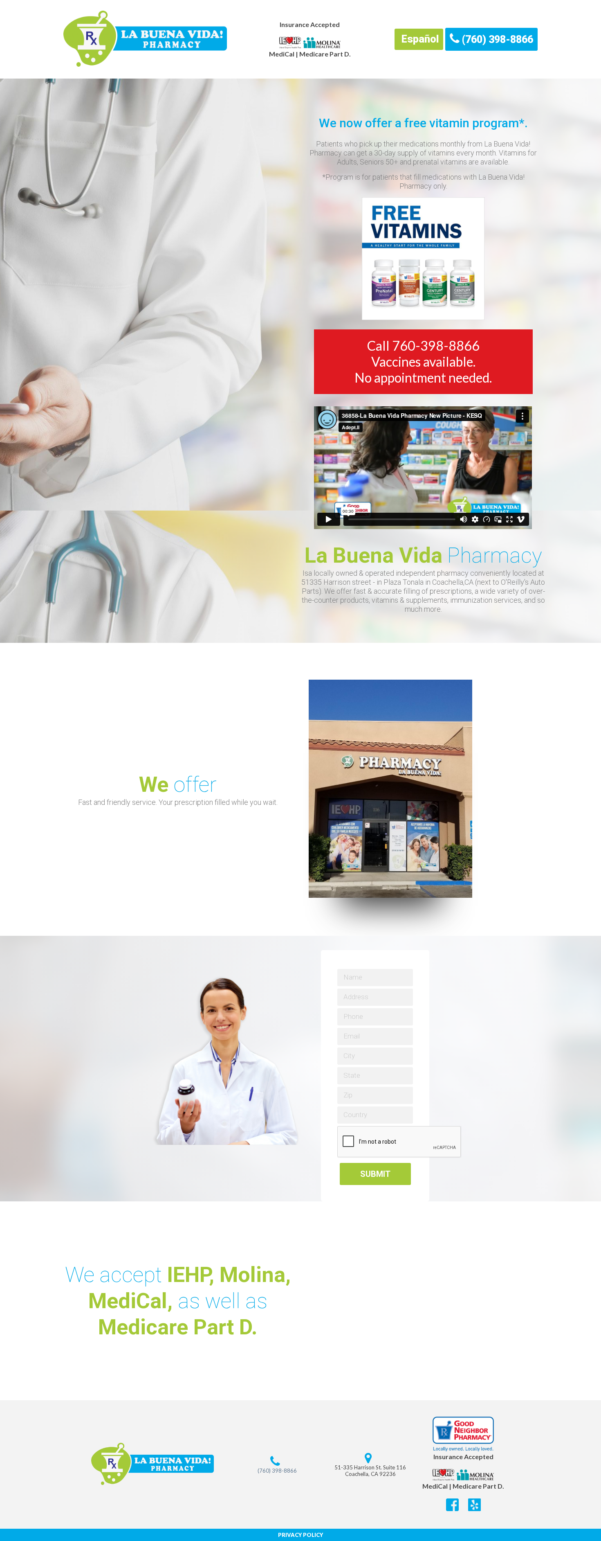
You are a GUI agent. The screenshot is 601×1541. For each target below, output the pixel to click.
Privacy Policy (300, 1535)
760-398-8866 (436, 346)
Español (419, 39)
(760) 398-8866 (496, 39)
